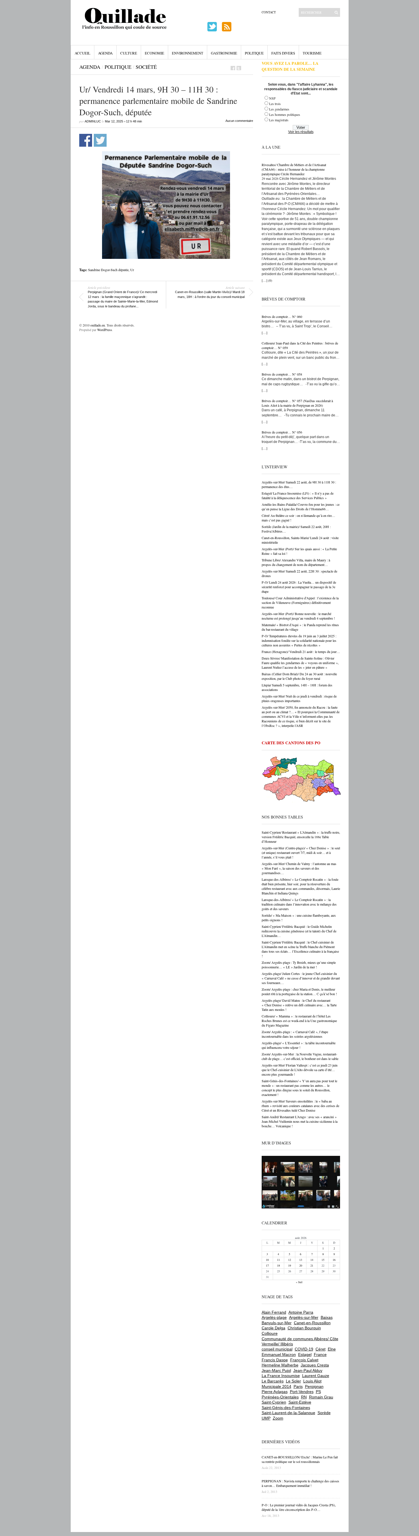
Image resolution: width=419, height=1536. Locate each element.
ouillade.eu (97, 325)
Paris (298, 1386)
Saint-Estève (299, 1402)
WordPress (104, 329)
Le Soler (293, 1381)
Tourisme (312, 53)
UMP (266, 1418)
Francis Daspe (275, 1360)
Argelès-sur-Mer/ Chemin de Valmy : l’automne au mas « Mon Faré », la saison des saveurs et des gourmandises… (299, 868)
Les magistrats (278, 120)
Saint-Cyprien (274, 1402)
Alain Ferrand (274, 1312)
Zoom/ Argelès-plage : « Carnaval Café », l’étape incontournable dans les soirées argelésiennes (295, 1034)
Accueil (82, 53)
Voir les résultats (301, 132)
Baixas (327, 1317)
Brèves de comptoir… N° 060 (282, 316)
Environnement (187, 53)
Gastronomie (224, 53)
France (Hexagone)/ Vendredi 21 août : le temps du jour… (301, 651)
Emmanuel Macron (279, 1354)
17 (267, 1265)
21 (311, 1265)
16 (334, 1260)
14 (311, 1260)
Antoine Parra (300, 1312)
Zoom (278, 1418)
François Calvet (304, 1360)
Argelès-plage (274, 1317)
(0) (270, 280)
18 (278, 1265)
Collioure (270, 1333)
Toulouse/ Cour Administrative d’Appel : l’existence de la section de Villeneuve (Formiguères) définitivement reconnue (300, 602)
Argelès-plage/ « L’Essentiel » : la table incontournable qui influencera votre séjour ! (298, 1045)
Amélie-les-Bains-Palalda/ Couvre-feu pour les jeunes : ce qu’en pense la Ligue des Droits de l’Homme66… (300, 506)
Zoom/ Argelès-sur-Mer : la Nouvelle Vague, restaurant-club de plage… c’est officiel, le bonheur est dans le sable (300, 1056)
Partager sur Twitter (100, 140)
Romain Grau (321, 1397)
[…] (264, 280)
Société (146, 66)
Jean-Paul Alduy (307, 1370)
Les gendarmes (279, 109)
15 (323, 1260)
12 (289, 1260)
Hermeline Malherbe (280, 1365)
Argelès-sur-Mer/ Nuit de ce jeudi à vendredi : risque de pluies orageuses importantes (299, 698)
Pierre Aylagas (275, 1391)
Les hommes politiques (284, 114)
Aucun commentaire (239, 120)
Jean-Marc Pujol (276, 1370)
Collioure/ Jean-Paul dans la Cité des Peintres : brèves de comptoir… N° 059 (300, 345)
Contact (269, 12)
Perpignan (314, 1386)
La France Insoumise (281, 1375)
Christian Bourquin (304, 1328)
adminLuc (93, 121)
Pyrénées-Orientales (280, 1397)
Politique (254, 53)
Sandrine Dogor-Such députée (108, 269)
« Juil (299, 1282)
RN (304, 1397)
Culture (128, 53)
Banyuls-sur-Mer (277, 1323)
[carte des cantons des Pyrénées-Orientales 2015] (301, 780)
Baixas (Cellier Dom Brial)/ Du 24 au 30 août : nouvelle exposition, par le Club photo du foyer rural (299, 676)
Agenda (105, 53)
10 (267, 1260)
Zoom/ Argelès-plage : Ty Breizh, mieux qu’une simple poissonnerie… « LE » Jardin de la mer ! (299, 964)
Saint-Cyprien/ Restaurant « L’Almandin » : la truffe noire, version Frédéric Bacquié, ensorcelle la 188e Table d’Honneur (301, 837)
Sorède (324, 1412)
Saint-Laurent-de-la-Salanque (288, 1412)
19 (289, 1265)
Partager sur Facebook (85, 140)
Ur (132, 269)
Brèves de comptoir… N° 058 (282, 374)
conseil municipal (277, 1349)
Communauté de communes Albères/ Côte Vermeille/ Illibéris (300, 1341)
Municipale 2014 (276, 1386)
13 (300, 1260)
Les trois (275, 103)
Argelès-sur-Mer (303, 1317)
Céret (321, 1349)
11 (278, 1260)
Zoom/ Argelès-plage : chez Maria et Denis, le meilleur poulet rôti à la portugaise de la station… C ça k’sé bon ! (299, 991)
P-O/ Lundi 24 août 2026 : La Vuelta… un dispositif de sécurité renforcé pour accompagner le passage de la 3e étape (299, 587)
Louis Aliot (312, 1381)
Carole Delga (273, 1328)
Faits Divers (283, 53)
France (320, 1354)
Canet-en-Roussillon (312, 1323)
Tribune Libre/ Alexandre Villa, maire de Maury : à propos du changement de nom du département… (296, 562)
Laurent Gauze (315, 1375)
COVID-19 (304, 1349)
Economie (154, 53)
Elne (332, 1349)
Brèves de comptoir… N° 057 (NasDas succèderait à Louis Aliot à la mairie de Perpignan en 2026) (297, 403)
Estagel (305, 1354)
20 (300, 1265)
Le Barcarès (273, 1381)
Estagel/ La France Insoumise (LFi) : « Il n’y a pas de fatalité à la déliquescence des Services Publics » (297, 495)
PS (318, 1391)
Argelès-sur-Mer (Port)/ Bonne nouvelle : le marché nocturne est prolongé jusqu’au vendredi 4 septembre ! (298, 615)
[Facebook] (233, 68)
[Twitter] (239, 68)
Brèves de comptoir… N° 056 (282, 432)
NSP (272, 98)
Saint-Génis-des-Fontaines (286, 1407)
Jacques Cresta (315, 1365)
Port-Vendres (302, 1391)
